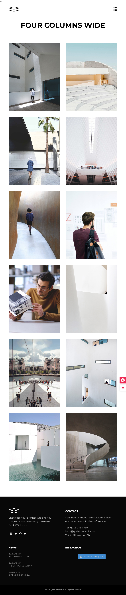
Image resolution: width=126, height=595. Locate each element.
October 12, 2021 (15, 554)
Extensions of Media (19, 575)
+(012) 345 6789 (79, 527)
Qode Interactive (57, 590)
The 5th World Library (20, 566)
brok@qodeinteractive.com (81, 531)
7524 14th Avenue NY (77, 535)
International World (20, 557)
